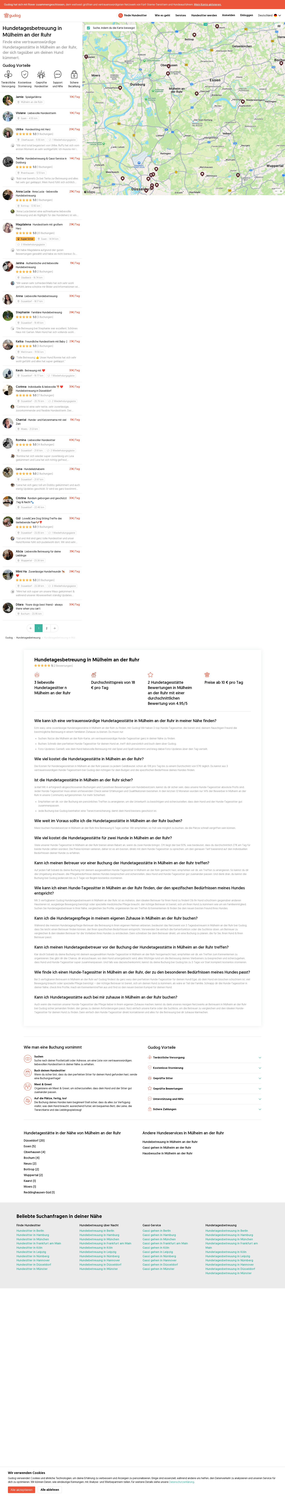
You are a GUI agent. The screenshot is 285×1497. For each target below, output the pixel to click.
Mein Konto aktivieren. (207, 4)
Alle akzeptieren (21, 1490)
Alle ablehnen (50, 1490)
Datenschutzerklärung (181, 1482)
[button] (204, 1058)
